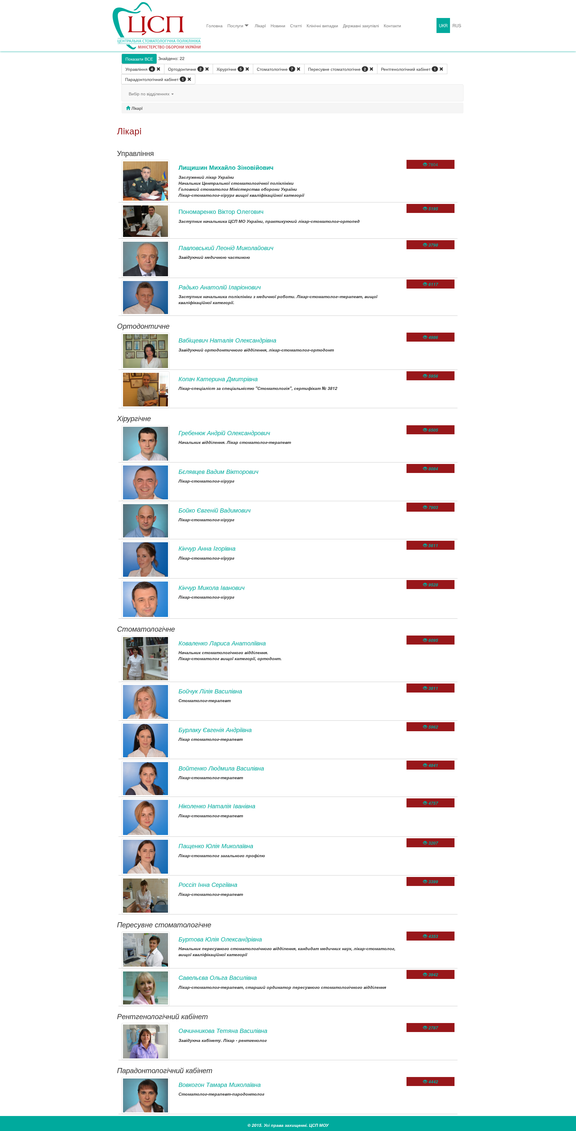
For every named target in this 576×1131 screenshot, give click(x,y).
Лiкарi (260, 25)
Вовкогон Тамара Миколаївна (219, 1084)
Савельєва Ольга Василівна (217, 977)
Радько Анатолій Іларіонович (219, 287)
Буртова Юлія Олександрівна (220, 939)
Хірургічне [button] (229, 69)
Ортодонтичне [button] (185, 69)
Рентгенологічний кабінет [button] (408, 69)
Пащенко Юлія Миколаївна (215, 845)
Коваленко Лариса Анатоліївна (222, 643)
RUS (456, 25)
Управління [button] (139, 69)
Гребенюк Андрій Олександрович (224, 432)
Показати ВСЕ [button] (139, 59)
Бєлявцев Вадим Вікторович (218, 471)
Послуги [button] (235, 25)
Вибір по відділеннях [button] (150, 94)
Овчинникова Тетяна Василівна (222, 1030)
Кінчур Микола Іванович (211, 587)
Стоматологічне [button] (275, 69)
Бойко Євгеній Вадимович (214, 510)
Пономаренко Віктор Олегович (220, 211)
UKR (443, 25)
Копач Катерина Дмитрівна (218, 378)
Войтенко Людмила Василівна (221, 768)
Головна (214, 25)
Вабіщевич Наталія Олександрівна (227, 340)
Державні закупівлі (361, 25)
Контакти (392, 25)
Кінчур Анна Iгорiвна (207, 548)
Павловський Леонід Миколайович (225, 247)
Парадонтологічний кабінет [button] (154, 79)
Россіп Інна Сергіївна (207, 884)
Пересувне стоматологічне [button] (337, 69)
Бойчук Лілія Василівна (210, 691)
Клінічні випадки (322, 25)
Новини (278, 25)
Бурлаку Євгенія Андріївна (215, 729)
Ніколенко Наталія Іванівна (216, 805)
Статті (296, 25)
